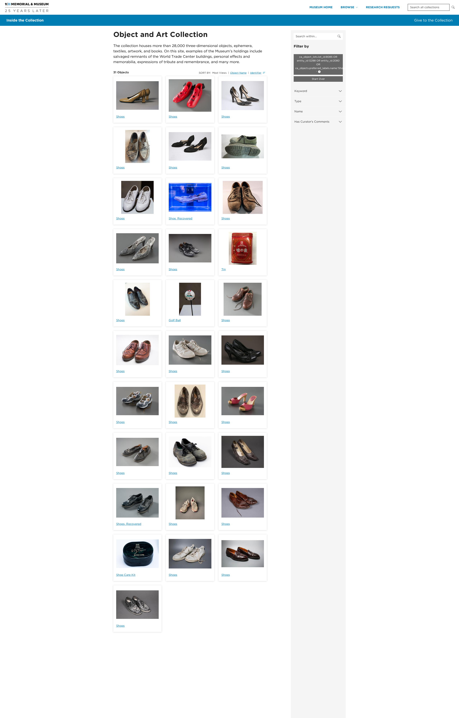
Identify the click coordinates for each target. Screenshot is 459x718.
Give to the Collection (433, 20)
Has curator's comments (311, 121)
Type (297, 101)
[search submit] (339, 36)
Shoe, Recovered (180, 218)
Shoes (120, 116)
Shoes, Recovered (128, 524)
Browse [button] (347, 7)
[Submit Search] (453, 7)
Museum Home (321, 7)
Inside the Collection (25, 20)
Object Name (238, 72)
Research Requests (383, 7)
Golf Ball (175, 320)
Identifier (255, 72)
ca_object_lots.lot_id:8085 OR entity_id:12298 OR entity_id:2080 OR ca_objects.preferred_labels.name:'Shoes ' (319, 64)
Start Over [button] (318, 78)
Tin (223, 269)
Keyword (300, 91)
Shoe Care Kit (125, 575)
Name (298, 111)
